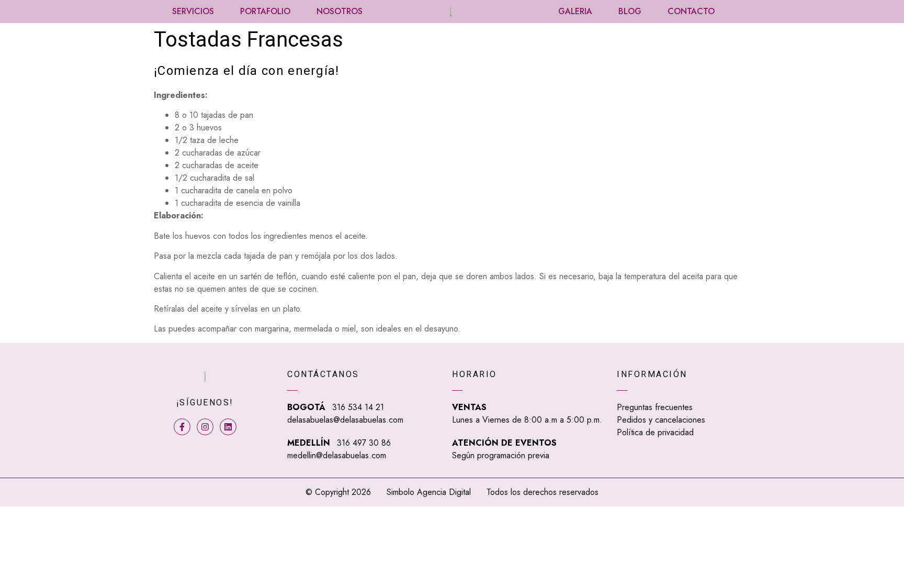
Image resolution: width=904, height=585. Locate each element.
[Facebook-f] (182, 426)
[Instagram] (205, 426)
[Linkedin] (228, 426)
